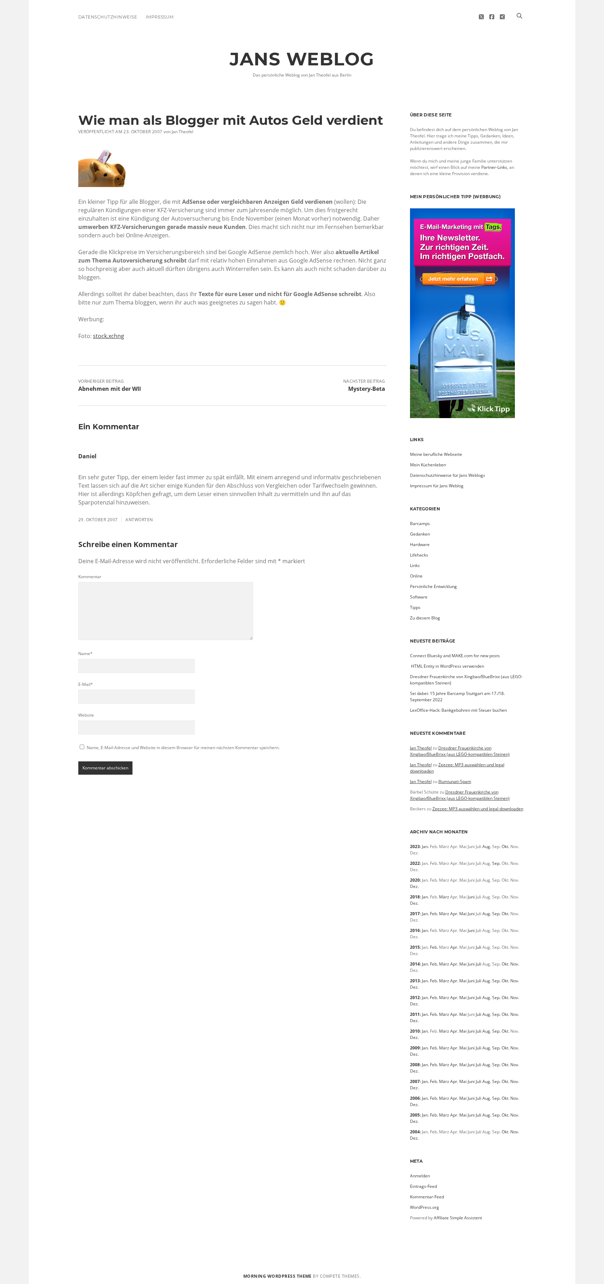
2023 (415, 846)
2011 (415, 1014)
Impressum (160, 17)
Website (86, 715)
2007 (415, 1081)
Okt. (505, 846)
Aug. (486, 846)
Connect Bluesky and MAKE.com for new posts (455, 656)
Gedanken (420, 534)
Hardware (420, 544)
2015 (415, 947)
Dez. (414, 886)
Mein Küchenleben (428, 465)
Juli (478, 947)
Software (418, 597)
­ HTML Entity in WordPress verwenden (447, 666)
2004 (415, 1132)
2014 (415, 964)
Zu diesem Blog (425, 618)
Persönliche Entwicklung (433, 586)
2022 (415, 863)
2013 (415, 981)
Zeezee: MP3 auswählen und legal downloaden (477, 809)
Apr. (454, 914)
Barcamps (420, 523)
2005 (415, 1115)
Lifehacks (419, 555)
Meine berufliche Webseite (436, 454)
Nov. (514, 964)
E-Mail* (85, 684)
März (444, 897)
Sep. (496, 863)
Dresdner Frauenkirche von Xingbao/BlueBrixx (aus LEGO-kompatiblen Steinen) (460, 751)
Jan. (425, 846)
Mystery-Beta (366, 389)
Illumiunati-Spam (454, 781)
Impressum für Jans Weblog (436, 486)
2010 (415, 1031)
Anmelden (420, 1176)
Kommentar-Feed (427, 1197)
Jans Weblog (302, 59)
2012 (415, 997)
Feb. (434, 914)
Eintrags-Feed (423, 1186)
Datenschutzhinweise (107, 17)
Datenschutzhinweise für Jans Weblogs (447, 475)
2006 (415, 1098)
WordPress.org (424, 1207)
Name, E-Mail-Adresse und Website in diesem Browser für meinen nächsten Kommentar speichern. (183, 748)
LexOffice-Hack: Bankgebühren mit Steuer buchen (458, 710)
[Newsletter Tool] (462, 416)
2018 (415, 897)
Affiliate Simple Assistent (458, 1218)
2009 (415, 1048)
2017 (415, 914)
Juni (471, 897)
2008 (415, 1065)
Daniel (87, 456)
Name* (85, 654)
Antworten (139, 520)
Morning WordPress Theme (277, 1276)
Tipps (415, 607)
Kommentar (89, 577)
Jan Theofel (421, 748)
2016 (415, 930)
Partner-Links (494, 167)
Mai (463, 914)
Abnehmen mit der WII (109, 389)
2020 (415, 880)
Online (416, 576)
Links (415, 565)
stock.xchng (108, 336)
